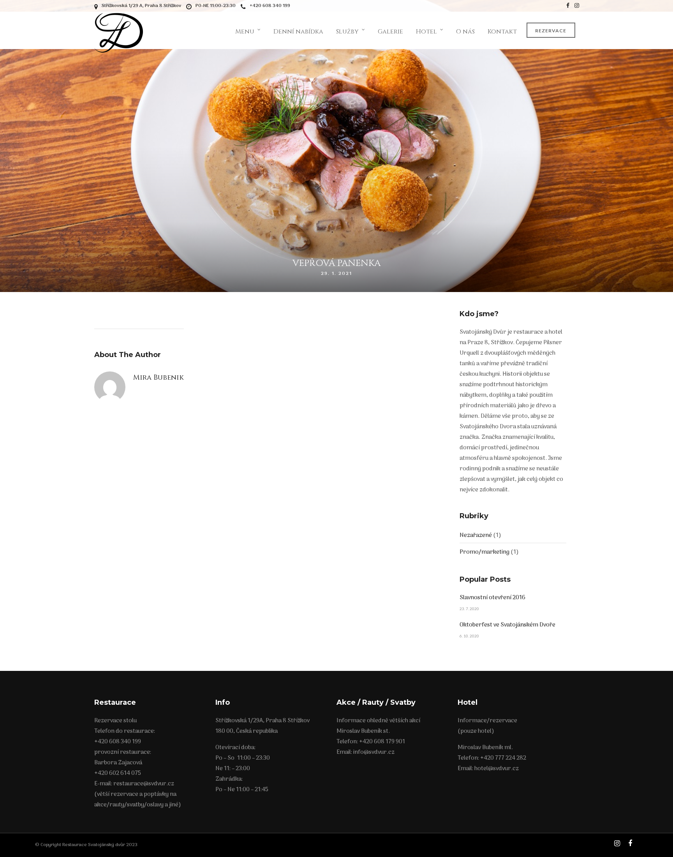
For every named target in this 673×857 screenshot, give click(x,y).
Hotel (426, 31)
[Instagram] (576, 6)
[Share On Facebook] (671, 824)
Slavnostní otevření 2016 (492, 597)
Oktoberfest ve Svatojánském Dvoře (507, 625)
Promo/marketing (484, 552)
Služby (347, 31)
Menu (244, 31)
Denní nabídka (298, 31)
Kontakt (502, 31)
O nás (465, 31)
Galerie (390, 31)
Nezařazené (476, 535)
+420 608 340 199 (270, 6)
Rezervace (550, 30)
